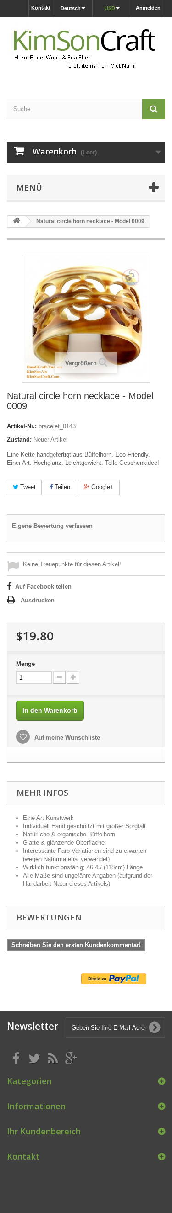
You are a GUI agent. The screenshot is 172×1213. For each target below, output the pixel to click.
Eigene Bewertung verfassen (52, 525)
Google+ (101, 487)
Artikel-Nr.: (22, 426)
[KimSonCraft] (86, 50)
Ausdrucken (38, 600)
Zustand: (19, 439)
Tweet (27, 487)
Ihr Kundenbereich (44, 1131)
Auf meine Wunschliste (66, 737)
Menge (25, 663)
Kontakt (40, 8)
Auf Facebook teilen (43, 586)
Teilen (61, 487)
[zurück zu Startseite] (16, 221)
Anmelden (148, 8)
